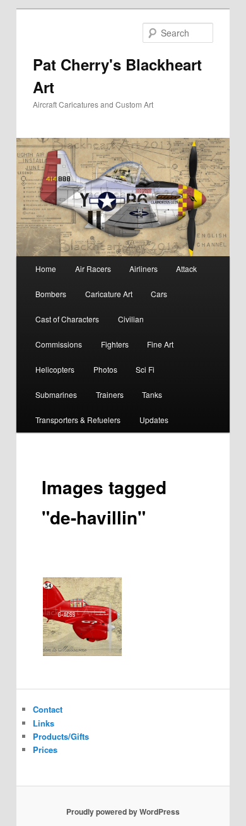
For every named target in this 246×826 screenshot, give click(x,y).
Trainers (110, 394)
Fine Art (160, 344)
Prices (45, 749)
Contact (47, 709)
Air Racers (93, 268)
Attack (186, 268)
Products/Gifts (61, 736)
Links (43, 723)
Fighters (115, 344)
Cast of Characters (67, 319)
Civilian (131, 319)
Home (45, 268)
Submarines (56, 394)
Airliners (143, 268)
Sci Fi (145, 369)
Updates (153, 419)
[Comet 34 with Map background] (82, 616)
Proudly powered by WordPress (123, 811)
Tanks (152, 394)
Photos (105, 369)
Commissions (58, 344)
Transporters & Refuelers (77, 419)
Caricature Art (108, 293)
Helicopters (54, 369)
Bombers (50, 293)
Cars (159, 293)
